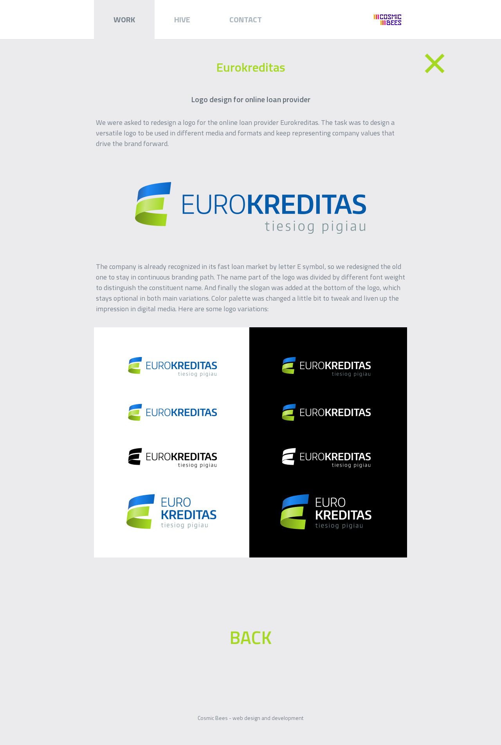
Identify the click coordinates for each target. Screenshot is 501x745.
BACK (250, 637)
